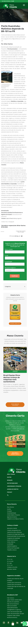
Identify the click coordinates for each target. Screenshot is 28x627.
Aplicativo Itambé (11, 569)
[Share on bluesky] (22, 236)
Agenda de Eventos (12, 489)
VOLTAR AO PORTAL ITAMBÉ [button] (8, 1)
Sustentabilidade (12, 483)
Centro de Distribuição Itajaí (14, 611)
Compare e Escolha (12, 567)
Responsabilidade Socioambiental (16, 536)
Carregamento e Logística (14, 609)
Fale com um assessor (13, 604)
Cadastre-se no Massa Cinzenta (15, 519)
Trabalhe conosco (12, 550)
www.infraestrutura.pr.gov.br (14, 218)
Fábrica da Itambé (12, 605)
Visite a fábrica (11, 542)
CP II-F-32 (9, 559)
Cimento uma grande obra (14, 530)
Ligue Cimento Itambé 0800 (14, 600)
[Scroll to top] (13, 624)
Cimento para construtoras (14, 582)
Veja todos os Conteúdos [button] (15, 404)
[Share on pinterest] (16, 236)
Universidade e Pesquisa (14, 486)
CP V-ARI (9, 563)
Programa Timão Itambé (13, 615)
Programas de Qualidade (13, 538)
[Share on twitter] (12, 236)
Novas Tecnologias (21, 232)
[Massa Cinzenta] (9, 6)
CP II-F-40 (9, 565)
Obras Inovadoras (22, 231)
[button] (23, 6)
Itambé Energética (12, 546)
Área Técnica (11, 474)
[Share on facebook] (10, 236)
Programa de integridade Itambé (15, 534)
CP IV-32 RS (10, 561)
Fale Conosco (10, 598)
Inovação (17, 231)
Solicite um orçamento (13, 601)
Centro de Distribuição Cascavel (15, 613)
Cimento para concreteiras (14, 584)
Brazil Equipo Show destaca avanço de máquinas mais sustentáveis (11, 378)
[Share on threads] (14, 236)
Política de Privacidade (13, 548)
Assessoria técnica (12, 617)
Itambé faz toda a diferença (14, 532)
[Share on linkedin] (18, 236)
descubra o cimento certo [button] (15, 453)
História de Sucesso (12, 540)
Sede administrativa (12, 607)
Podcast (9, 492)
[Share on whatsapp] (20, 236)
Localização (10, 544)
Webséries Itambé (12, 528)
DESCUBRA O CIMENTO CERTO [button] (15, 323)
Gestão (9, 477)
